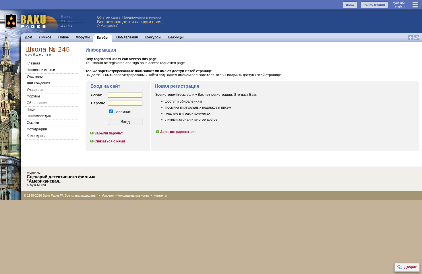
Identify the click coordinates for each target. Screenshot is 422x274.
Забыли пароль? (108, 133)
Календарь (35, 136)
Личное (45, 37)
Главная (33, 63)
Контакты (160, 195)
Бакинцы (175, 37)
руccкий (398, 3)
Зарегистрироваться (177, 132)
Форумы (83, 37)
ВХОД (350, 4)
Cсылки (33, 123)
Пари (31, 109)
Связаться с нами (109, 141)
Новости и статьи (41, 70)
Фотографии (37, 129)
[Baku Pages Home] (29, 21)
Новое (63, 37)
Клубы (102, 38)
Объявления (127, 37)
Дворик (410, 267)
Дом (28, 37)
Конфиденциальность (133, 195)
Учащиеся (35, 90)
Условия (108, 195)
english (399, 6)
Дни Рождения (38, 83)
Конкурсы (153, 37)
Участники (35, 77)
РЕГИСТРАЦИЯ (374, 4)
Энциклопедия (39, 116)
